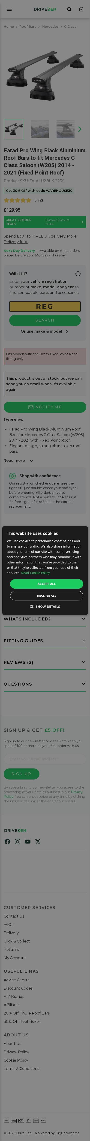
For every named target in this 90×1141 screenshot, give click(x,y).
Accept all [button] (47, 584)
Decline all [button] (46, 595)
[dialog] (45, 570)
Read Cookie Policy (35, 573)
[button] (45, 606)
